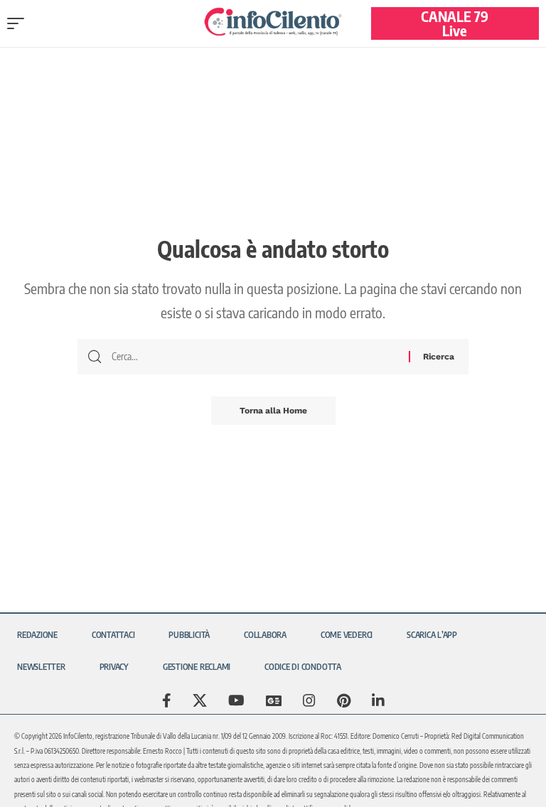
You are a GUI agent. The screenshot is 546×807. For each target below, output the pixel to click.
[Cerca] (255, 356)
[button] (19, 23)
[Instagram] (309, 700)
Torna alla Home (273, 411)
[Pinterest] (343, 700)
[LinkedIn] (378, 700)
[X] (199, 700)
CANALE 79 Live (454, 23)
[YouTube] (236, 700)
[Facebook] (167, 700)
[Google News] (273, 700)
